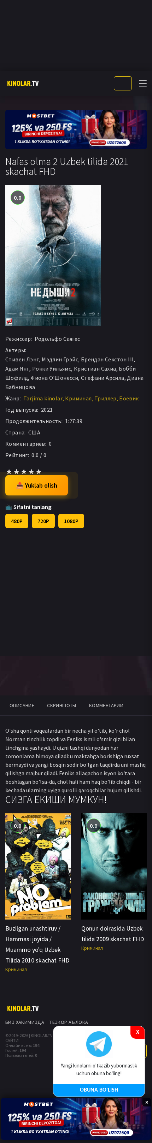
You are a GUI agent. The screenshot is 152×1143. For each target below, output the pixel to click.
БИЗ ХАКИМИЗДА (24, 1022)
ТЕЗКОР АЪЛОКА (68, 1022)
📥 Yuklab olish (36, 485)
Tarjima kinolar (43, 398)
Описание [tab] (22, 705)
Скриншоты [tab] (61, 705)
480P (17, 521)
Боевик (129, 398)
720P (43, 521)
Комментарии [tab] (106, 705)
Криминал (78, 398)
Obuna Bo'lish (99, 1090)
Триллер (105, 398)
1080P (71, 521)
